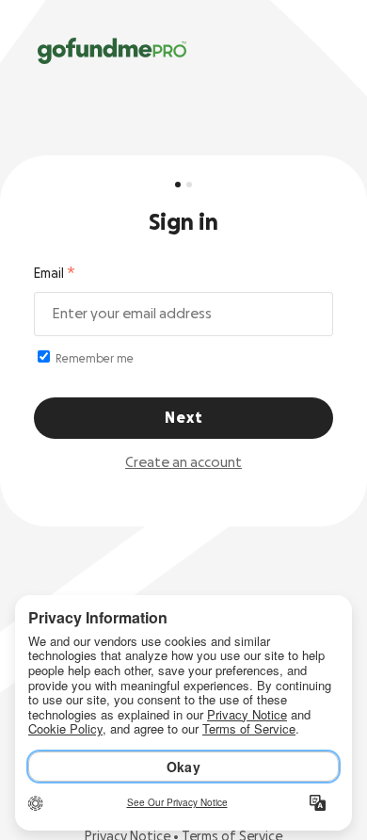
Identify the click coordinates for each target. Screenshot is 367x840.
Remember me (93, 358)
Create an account (183, 463)
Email (49, 274)
